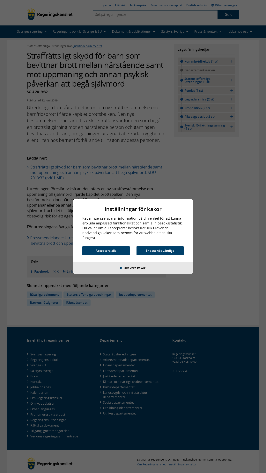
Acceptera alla (106, 251)
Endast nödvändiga (160, 251)
